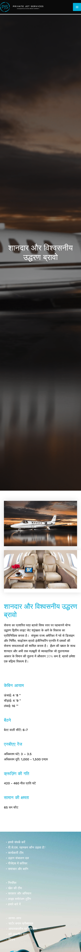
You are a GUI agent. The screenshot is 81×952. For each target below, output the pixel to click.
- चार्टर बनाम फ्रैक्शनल (19, 923)
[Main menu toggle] (77, 7)
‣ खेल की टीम (14, 888)
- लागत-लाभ (13, 918)
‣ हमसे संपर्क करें (15, 842)
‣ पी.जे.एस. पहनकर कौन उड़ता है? (25, 847)
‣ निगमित (11, 883)
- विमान (10, 939)
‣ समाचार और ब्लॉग (17, 869)
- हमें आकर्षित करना (17, 934)
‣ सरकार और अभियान (18, 893)
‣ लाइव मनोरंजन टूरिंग (18, 899)
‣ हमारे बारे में (13, 904)
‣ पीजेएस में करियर (16, 863)
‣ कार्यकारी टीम (14, 853)
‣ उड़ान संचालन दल (17, 858)
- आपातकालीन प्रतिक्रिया (21, 929)
